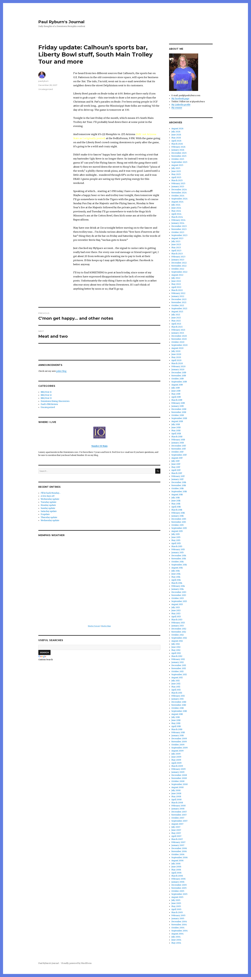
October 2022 (177, 269)
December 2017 (178, 446)
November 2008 (179, 778)
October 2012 (177, 635)
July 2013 (175, 607)
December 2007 (179, 812)
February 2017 (178, 476)
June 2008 (176, 793)
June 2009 (176, 757)
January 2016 (177, 516)
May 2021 (176, 321)
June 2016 (175, 500)
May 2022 (176, 284)
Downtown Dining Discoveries (55, 401)
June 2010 (176, 720)
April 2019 (176, 397)
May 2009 (176, 760)
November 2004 (179, 924)
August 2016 (177, 494)
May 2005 (176, 906)
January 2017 (177, 479)
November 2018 (178, 412)
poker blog (61, 371)
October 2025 (177, 159)
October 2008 (177, 781)
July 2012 (175, 644)
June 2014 (176, 574)
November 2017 (178, 449)
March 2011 (176, 693)
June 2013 (176, 610)
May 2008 (176, 796)
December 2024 (179, 189)
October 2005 (177, 891)
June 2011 (175, 683)
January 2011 (177, 699)
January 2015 (177, 552)
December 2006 (179, 848)
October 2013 (177, 598)
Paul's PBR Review (49, 404)
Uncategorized (45, 89)
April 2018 (176, 433)
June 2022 (176, 281)
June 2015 (175, 537)
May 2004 (176, 943)
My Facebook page (180, 98)
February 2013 (178, 622)
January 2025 (177, 186)
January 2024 (177, 223)
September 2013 (179, 601)
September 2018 (179, 418)
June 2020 (176, 354)
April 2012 (176, 653)
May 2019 (175, 394)
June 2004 (176, 940)
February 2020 (178, 366)
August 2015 (177, 531)
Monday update (48, 505)
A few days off (47, 496)
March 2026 (177, 144)
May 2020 (176, 357)
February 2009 (178, 769)
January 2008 (177, 809)
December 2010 (178, 702)
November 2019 (178, 375)
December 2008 (179, 775)
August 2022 (177, 275)
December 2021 (178, 299)
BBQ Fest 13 (46, 398)
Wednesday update (50, 499)
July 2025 (175, 168)
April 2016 (176, 507)
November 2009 (179, 741)
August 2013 (177, 604)
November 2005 (179, 888)
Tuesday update (48, 502)
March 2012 (176, 656)
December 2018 (178, 409)
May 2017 (175, 467)
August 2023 (177, 238)
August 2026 (177, 128)
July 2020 (175, 351)
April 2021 (176, 324)
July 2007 (175, 827)
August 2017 (177, 458)
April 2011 (176, 690)
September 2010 (179, 711)
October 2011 (177, 671)
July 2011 (175, 680)
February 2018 (178, 439)
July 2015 (175, 534)
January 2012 (177, 662)
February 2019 (178, 403)
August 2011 (177, 677)
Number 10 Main (99, 446)
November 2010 (178, 705)
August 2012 (177, 641)
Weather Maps (106, 626)
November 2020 (179, 339)
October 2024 (177, 195)
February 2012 (178, 659)
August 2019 (177, 385)
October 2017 (177, 452)
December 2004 (179, 921)
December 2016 (178, 482)
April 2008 (176, 799)
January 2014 (177, 589)
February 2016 (178, 513)
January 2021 (177, 333)
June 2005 (176, 903)
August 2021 (177, 311)
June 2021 (176, 317)
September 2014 (179, 565)
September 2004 (179, 931)
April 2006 (176, 873)
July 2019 (175, 388)
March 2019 (176, 400)
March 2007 (177, 839)
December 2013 (178, 592)
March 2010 (176, 729)
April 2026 (176, 141)
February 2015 (178, 549)
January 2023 (177, 260)
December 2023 (179, 226)
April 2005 (176, 909)
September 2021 (179, 308)
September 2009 (179, 748)
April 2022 (176, 287)
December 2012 (178, 629)
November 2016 (178, 485)
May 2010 (175, 723)
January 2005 (177, 918)
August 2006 (177, 860)
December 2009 (179, 738)
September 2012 (179, 638)
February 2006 (178, 879)
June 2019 (175, 391)
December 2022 (179, 263)
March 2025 (177, 180)
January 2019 (177, 406)
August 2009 (177, 751)
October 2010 (177, 708)
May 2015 (175, 540)
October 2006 (177, 854)
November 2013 (178, 595)
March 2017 (176, 473)
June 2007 (176, 830)
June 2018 (176, 427)
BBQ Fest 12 (46, 395)
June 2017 (175, 464)
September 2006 (179, 857)
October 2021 (177, 305)
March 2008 (177, 802)
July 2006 (175, 863)
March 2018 (176, 436)
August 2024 (177, 202)
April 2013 (176, 616)
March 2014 (176, 583)
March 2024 (177, 217)
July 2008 (175, 790)
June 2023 (176, 244)
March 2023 (177, 253)
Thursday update (49, 517)
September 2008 (179, 784)
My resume (176, 107)
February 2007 (178, 842)
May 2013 (175, 613)
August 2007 (177, 824)
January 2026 (177, 150)
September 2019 (179, 382)
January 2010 (177, 735)
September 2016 (179, 491)
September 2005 (179, 894)
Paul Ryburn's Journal (61, 21)
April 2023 (176, 250)
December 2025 (179, 153)
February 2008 (178, 805)
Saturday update (49, 511)
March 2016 (176, 510)
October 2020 (177, 342)
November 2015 (178, 522)
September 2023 (179, 235)
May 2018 (175, 430)
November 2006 (179, 851)
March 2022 (177, 290)
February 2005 (178, 915)
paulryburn (43, 81)
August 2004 (177, 934)
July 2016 (175, 497)
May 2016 (175, 504)
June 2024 (176, 208)
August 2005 (177, 897)
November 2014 (178, 558)
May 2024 (176, 211)
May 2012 (175, 650)
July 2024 (175, 205)
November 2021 (178, 302)
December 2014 (178, 555)
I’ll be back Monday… (50, 493)
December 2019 (178, 372)
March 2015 (176, 546)
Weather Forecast (94, 626)
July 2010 (175, 717)
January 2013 (177, 626)
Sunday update (48, 508)
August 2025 (177, 165)
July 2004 (176, 937)
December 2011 (178, 665)
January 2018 (177, 443)
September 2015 (179, 528)
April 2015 (176, 543)
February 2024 (178, 220)
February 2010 (178, 732)
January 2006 (177, 882)
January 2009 (177, 772)
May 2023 (176, 247)
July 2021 (175, 314)
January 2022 (177, 296)
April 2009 (176, 763)
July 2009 (175, 754)
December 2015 (178, 519)
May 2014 (175, 577)
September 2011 (179, 674)
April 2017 (176, 470)
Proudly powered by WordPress (76, 963)
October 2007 (177, 818)
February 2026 (178, 147)
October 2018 (177, 415)
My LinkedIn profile (180, 104)
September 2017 (179, 455)
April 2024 (176, 214)
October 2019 (177, 378)
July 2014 (175, 571)
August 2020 (177, 348)
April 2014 (176, 580)
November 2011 (178, 668)
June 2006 (176, 866)
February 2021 (178, 330)
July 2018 (175, 424)
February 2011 (178, 696)
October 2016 (177, 488)
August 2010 (177, 714)
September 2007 (179, 821)
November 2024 (179, 192)
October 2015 (177, 525)
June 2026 (176, 134)
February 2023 (178, 256)
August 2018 (177, 421)
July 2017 (175, 461)
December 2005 (179, 885)
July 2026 (175, 131)
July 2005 (175, 900)
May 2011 (175, 687)
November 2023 (179, 229)
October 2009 (177, 744)
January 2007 (177, 845)
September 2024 (179, 199)
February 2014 (178, 586)
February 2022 (178, 293)
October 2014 (177, 561)
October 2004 (177, 927)
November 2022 (179, 266)
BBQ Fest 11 (46, 392)
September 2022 (179, 272)
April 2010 (176, 726)
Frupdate (45, 514)
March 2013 (176, 619)
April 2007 (176, 836)
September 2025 (179, 162)
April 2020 (176, 360)
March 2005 (177, 912)
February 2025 (178, 183)
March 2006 (177, 876)
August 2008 (177, 787)
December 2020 (179, 336)
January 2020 (177, 369)
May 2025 (176, 174)
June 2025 (176, 171)
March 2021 (176, 327)
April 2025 (176, 177)
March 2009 (177, 766)
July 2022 (175, 278)
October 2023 (177, 232)
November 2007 (179, 815)
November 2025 (178, 156)
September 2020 (179, 345)
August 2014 (177, 568)
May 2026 (176, 138)
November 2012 (178, 632)
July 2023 (175, 241)
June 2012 (176, 647)
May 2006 (176, 870)
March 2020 (177, 363)
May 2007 (176, 833)
